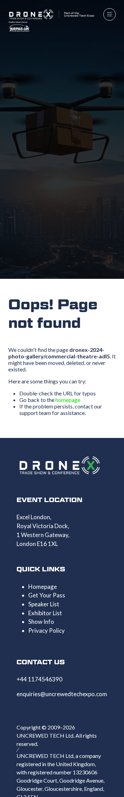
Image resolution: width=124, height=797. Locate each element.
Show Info (41, 621)
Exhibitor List (45, 613)
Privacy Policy (46, 630)
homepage (67, 399)
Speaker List (43, 604)
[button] (109, 14)
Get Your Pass (46, 595)
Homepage (42, 586)
